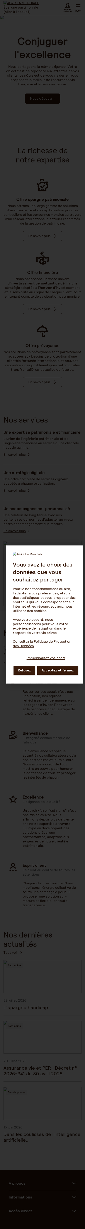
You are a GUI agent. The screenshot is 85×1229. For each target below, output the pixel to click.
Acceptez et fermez (58, 670)
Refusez (24, 670)
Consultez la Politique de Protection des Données (42, 643)
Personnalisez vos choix (46, 658)
